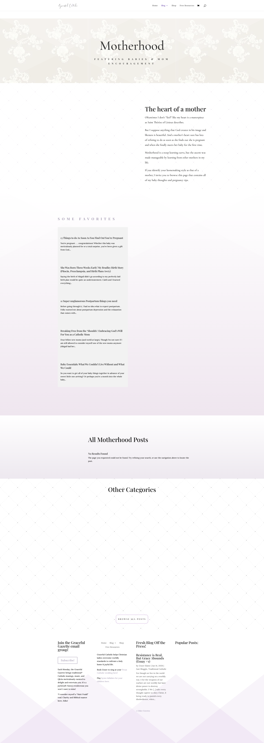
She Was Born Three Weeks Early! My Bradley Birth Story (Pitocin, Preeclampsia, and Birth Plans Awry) (92, 269)
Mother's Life (184, 577)
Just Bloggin (141, 669)
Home (155, 6)
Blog (163, 6)
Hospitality (132, 582)
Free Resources (187, 6)
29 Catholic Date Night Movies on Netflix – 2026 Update (190, 706)
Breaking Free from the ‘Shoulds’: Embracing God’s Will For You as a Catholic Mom (91, 332)
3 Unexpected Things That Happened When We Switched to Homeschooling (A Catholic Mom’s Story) (190, 681)
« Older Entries (143, 711)
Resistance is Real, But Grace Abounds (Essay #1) (150, 658)
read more (182, 662)
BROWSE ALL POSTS (132, 619)
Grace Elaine (144, 665)
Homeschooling (184, 528)
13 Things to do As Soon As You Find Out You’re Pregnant (92, 238)
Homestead (80, 528)
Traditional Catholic (131, 528)
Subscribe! (67, 660)
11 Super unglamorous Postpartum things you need (89, 301)
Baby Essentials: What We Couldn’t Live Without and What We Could (92, 366)
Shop (174, 6)
